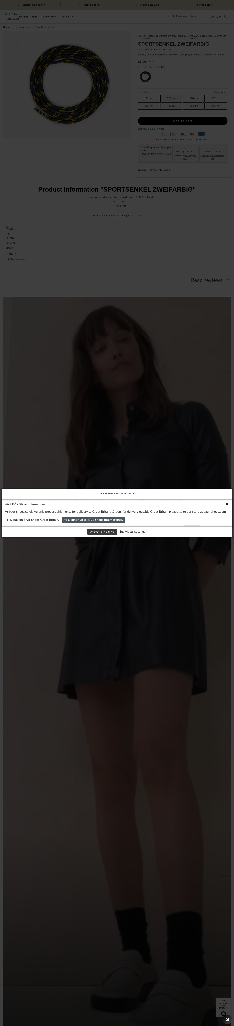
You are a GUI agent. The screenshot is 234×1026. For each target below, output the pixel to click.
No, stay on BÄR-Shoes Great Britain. (33, 519)
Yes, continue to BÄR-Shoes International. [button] (93, 519)
